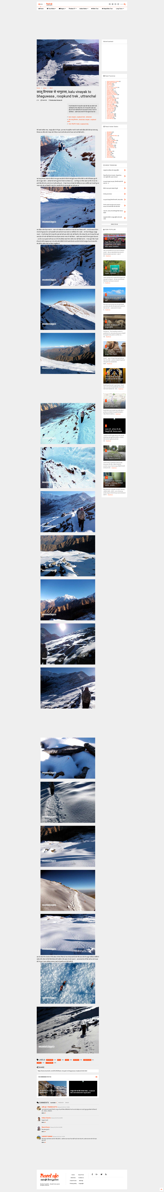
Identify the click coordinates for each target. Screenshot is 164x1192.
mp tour (108, 112)
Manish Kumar (46, 1127)
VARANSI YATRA (110, 109)
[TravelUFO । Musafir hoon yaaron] (49, 5)
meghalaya (109, 151)
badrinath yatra (110, 110)
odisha (108, 152)
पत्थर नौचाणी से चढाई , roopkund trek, (79, 124)
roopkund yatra (110, 115)
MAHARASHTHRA (111, 142)
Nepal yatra (109, 104)
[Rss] (118, 4)
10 (106, 477)
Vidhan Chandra (46, 1118)
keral (108, 150)
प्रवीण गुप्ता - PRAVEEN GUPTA (49, 1107)
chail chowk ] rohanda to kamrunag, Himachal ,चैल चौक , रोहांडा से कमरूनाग (114, 456)
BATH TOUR (109, 85)
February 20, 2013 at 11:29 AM (64, 1107)
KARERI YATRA (110, 91)
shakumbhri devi (111, 116)
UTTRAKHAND (110, 145)
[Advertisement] (82, 25)
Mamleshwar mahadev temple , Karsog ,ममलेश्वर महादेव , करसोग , (114, 483)
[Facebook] (110, 4)
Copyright (81, 1183)
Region (62, 8)
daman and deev (111, 147)
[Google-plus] (112, 4)
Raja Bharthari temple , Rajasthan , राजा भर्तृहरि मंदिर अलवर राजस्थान (113, 244)
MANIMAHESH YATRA (112, 98)
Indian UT (72, 8)
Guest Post (109, 89)
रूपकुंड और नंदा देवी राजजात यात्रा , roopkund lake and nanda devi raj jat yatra (82, 1091)
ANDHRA (109, 133)
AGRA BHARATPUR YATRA (113, 81)
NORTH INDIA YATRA (111, 103)
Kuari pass (109, 95)
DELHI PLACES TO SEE (112, 87)
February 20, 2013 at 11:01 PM (59, 1136)
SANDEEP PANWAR (47, 1136)
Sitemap (81, 1180)
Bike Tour (95, 8)
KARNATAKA (110, 141)
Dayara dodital (110, 88)
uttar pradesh (110, 157)
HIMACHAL (109, 139)
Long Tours (119, 8)
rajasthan (109, 153)
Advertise (73, 1177)
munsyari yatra (110, 113)
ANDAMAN (109, 83)
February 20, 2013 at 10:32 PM (56, 1127)
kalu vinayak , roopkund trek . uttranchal (80, 117)
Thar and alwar (110, 107)
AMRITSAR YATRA (111, 82)
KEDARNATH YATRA (111, 93)
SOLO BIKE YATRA (111, 105)
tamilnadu (109, 156)
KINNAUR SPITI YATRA (112, 94)
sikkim (108, 154)
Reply (43, 1113)
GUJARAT (109, 138)
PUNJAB (109, 144)
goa (108, 148)
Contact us (81, 1177)
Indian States (83, 8)
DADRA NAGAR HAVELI (112, 135)
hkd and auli (109, 111)
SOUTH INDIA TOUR (111, 106)
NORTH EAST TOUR (111, 101)
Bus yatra (109, 86)
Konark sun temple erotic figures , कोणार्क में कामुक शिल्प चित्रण (113, 352)
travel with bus (110, 118)
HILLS (51, 88)
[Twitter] (115, 4)
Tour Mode (51, 8)
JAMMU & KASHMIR (111, 140)
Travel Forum (73, 1180)
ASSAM (108, 134)
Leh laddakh (109, 97)
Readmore (108, 256)
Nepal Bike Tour (108, 8)
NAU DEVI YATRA (111, 100)
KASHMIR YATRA (110, 92)
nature (45, 88)
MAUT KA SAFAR (110, 99)
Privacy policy (73, 1183)
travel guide (109, 117)
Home (41, 8)
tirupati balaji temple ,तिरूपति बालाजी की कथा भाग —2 (114, 379)
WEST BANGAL (110, 146)
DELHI (108, 136)
